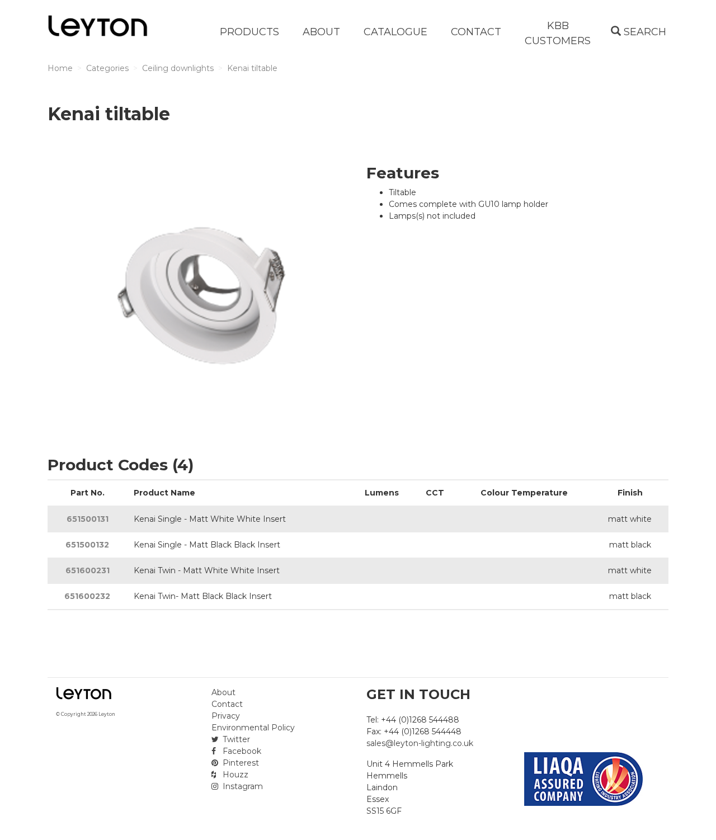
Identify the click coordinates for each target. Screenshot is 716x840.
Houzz (234, 775)
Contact (227, 704)
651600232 (87, 596)
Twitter (235, 739)
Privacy (225, 716)
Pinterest (239, 763)
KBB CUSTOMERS (558, 33)
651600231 (87, 570)
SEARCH (643, 32)
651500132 (87, 545)
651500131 (88, 519)
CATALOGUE (395, 32)
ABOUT (321, 32)
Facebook (240, 751)
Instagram (241, 786)
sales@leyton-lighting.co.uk (419, 743)
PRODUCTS (249, 32)
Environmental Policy (253, 728)
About (223, 692)
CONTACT (476, 32)
